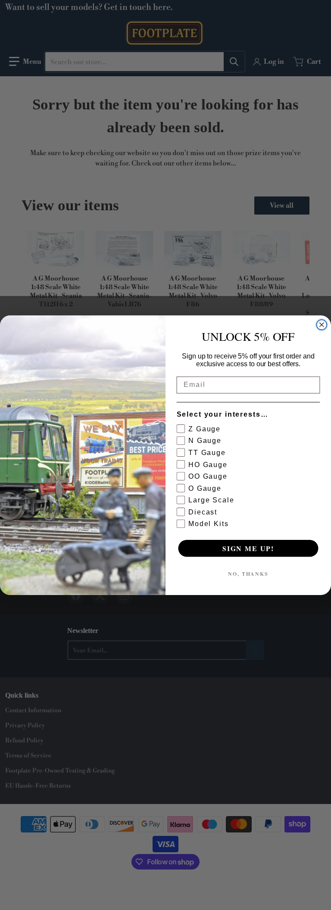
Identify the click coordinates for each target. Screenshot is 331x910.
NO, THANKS (248, 573)
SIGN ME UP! (248, 548)
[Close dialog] (322, 325)
